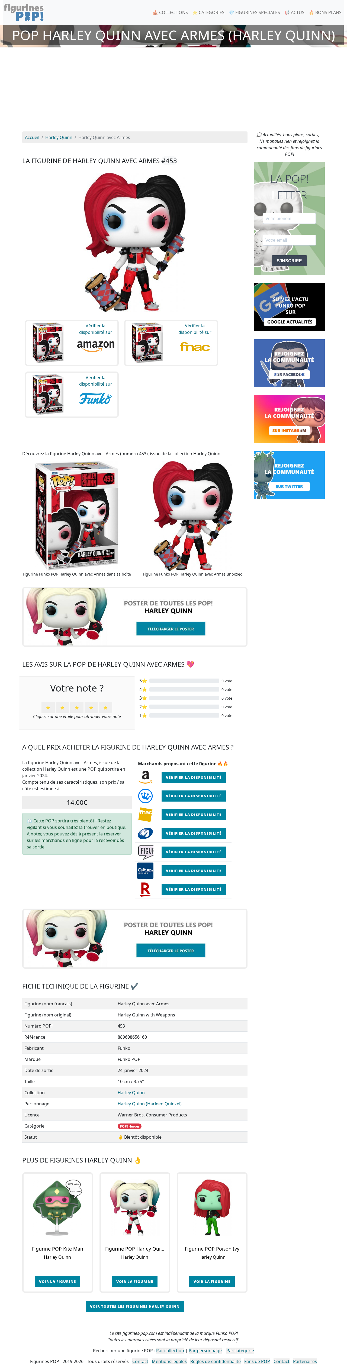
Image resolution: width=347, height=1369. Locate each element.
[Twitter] (289, 474)
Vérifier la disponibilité (193, 777)
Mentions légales (169, 1361)
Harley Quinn (131, 1093)
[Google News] (289, 307)
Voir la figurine (57, 1281)
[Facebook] (289, 363)
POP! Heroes (130, 1126)
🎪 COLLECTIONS (170, 12)
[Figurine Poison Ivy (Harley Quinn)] (212, 1208)
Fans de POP (257, 1361)
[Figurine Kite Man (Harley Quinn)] (58, 1208)
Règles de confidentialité (215, 1361)
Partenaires (305, 1361)
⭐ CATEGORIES (208, 12)
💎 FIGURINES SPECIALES (254, 12)
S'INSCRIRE (289, 261)
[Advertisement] (173, 91)
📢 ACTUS (294, 12)
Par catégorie (240, 1351)
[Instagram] (289, 419)
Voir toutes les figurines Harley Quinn (135, 1306)
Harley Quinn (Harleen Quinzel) (150, 1104)
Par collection (170, 1351)
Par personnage (205, 1351)
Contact (140, 1361)
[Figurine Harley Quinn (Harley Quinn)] (135, 1208)
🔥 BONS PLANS (325, 12)
